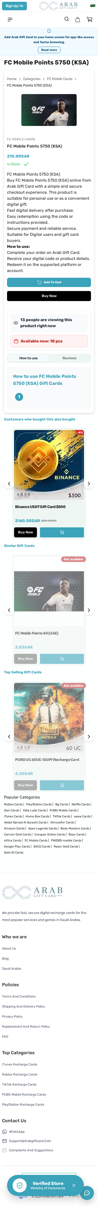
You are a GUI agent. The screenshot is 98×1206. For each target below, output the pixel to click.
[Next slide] (89, 484)
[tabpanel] (49, 388)
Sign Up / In (14, 6)
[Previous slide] (9, 484)
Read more (49, 50)
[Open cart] (89, 20)
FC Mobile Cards (59, 79)
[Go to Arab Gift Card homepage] (58, 6)
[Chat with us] (87, 1193)
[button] (73, 1185)
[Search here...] (66, 18)
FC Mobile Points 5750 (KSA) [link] (29, 85)
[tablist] (49, 358)
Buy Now (49, 296)
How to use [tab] (28, 358)
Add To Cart (53, 282)
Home (12, 79)
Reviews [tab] (69, 358)
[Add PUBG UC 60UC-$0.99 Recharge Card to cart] (62, 785)
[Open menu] (10, 20)
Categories (31, 79)
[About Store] (77, 19)
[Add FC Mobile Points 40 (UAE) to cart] (62, 659)
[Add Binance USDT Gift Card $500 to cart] (62, 532)
